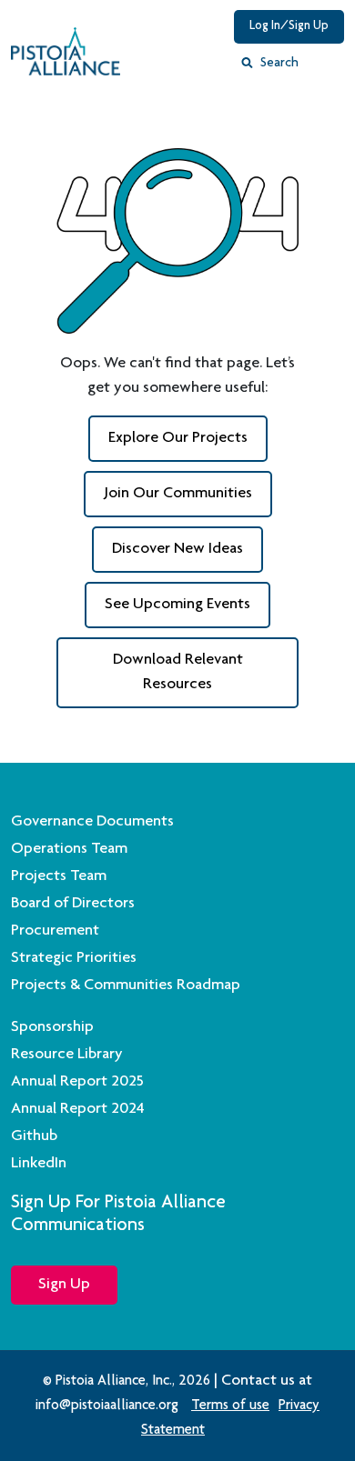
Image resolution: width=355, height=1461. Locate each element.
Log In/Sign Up (289, 26)
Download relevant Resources (178, 672)
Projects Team (58, 876)
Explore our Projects (178, 438)
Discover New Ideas (177, 549)
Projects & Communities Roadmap (125, 985)
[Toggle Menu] (326, 67)
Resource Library (67, 1054)
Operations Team (69, 849)
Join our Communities (178, 493)
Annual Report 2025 (77, 1082)
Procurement (55, 931)
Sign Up (64, 1284)
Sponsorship (52, 1027)
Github (34, 1136)
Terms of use (230, 1406)
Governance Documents (92, 822)
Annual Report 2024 (78, 1109)
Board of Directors (73, 904)
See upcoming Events (177, 604)
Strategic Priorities (74, 958)
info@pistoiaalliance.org (107, 1406)
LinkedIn (38, 1164)
